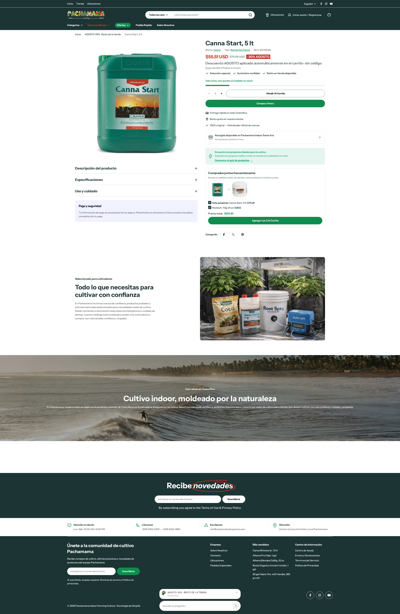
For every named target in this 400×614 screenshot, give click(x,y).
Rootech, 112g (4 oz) (223, 207)
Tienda (80, 3)
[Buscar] (250, 15)
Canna (216, 49)
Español (308, 4)
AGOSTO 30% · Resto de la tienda (103, 34)
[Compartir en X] (233, 234)
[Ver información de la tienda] (319, 137)
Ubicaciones (93, 3)
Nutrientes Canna (240, 49)
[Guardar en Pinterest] (242, 234)
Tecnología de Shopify (128, 605)
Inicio (70, 3)
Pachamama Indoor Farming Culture (95, 605)
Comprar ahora (265, 103)
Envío (208, 68)
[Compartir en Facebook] (224, 234)
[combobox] (200, 15)
